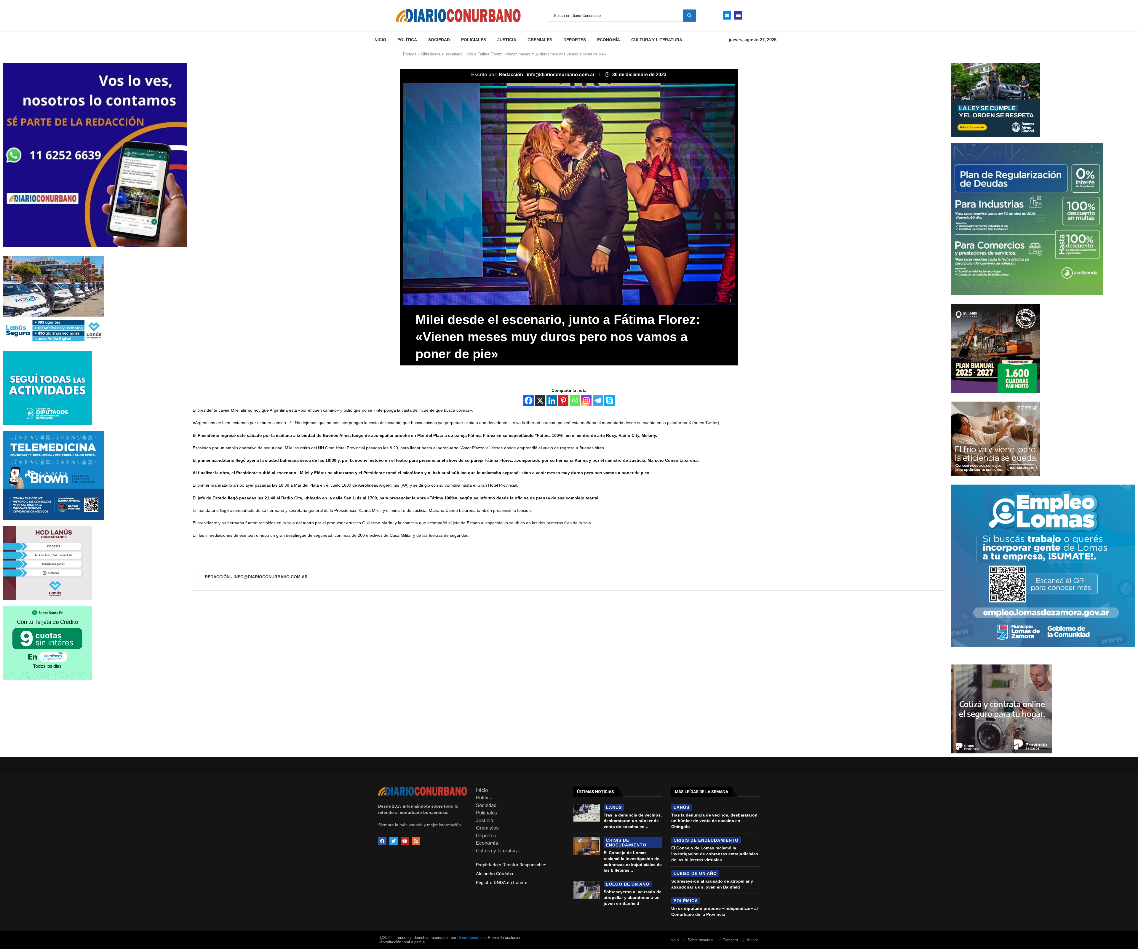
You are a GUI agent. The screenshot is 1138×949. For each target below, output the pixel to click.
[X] (540, 400)
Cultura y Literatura (656, 39)
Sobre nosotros (701, 940)
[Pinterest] (563, 400)
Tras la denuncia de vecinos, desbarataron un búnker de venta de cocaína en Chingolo (714, 821)
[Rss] (416, 841)
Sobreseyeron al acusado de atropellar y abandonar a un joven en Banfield (632, 897)
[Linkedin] (551, 400)
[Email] (727, 15)
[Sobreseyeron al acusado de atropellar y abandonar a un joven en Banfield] (586, 890)
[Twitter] (393, 841)
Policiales (473, 39)
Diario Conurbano (472, 937)
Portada (409, 54)
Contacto (730, 940)
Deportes (574, 39)
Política (407, 39)
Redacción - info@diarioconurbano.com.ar (547, 74)
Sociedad (439, 39)
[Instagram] (586, 400)
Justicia (506, 39)
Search (689, 15)
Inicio (379, 39)
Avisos (753, 940)
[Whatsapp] (575, 400)
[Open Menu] (738, 15)
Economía (608, 39)
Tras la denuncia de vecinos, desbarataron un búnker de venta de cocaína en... (633, 821)
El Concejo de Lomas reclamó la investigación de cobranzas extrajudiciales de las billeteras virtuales (714, 854)
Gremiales (540, 39)
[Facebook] (528, 400)
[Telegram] (598, 400)
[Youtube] (405, 841)
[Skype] (609, 400)
